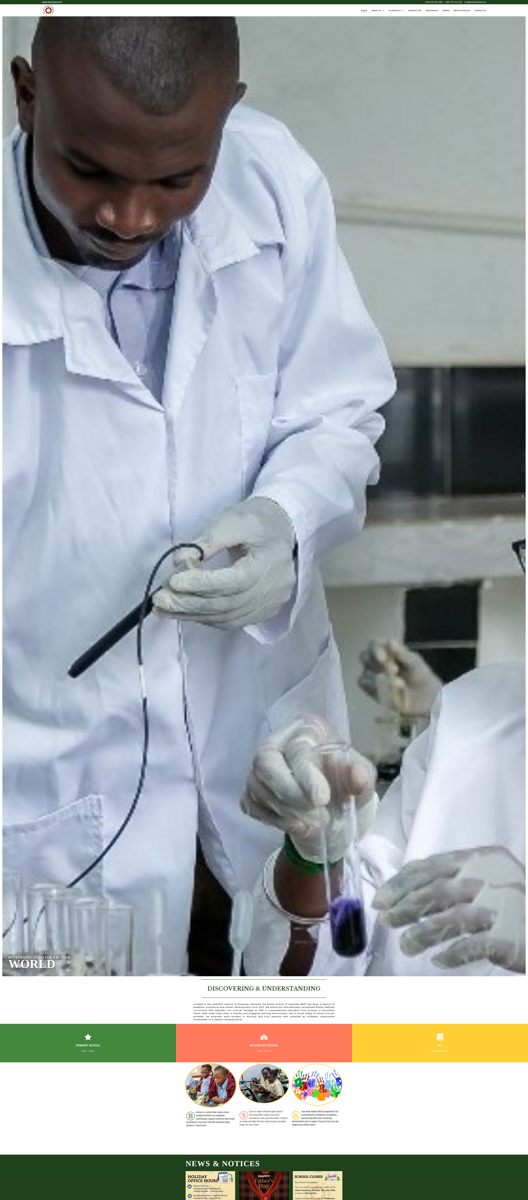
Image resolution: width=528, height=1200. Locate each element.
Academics (395, 10)
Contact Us (480, 10)
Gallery (445, 10)
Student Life (414, 10)
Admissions (432, 10)
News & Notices (462, 10)
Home (364, 10)
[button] (5, 496)
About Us (376, 10)
